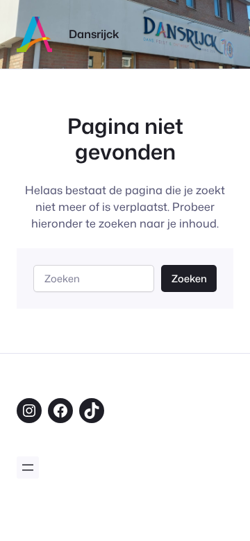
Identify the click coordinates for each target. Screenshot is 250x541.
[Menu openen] (28, 467)
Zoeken (189, 278)
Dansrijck (94, 34)
